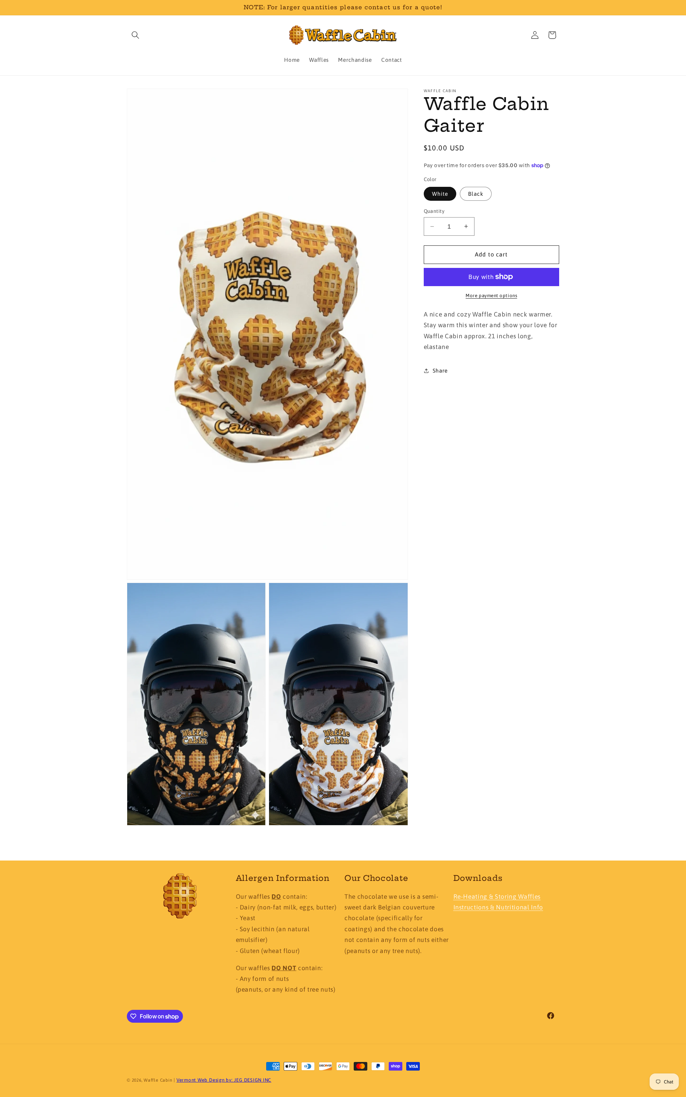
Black (475, 194)
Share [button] (440, 371)
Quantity (434, 211)
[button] (135, 35)
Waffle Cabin (158, 1080)
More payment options (491, 295)
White (440, 194)
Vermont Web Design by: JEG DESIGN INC (224, 1080)
